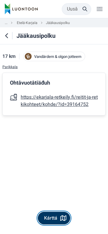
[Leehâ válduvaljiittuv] (99, 9)
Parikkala (10, 67)
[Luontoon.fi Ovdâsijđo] (21, 9)
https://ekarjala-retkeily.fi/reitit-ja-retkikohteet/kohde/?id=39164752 (59, 101)
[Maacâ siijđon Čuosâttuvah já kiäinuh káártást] (7, 36)
